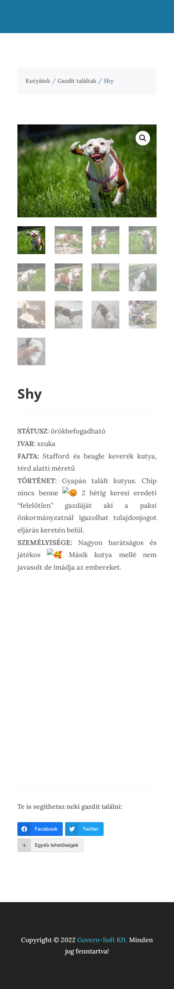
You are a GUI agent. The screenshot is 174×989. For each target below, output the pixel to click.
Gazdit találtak (76, 80)
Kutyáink (37, 80)
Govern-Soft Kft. (102, 940)
